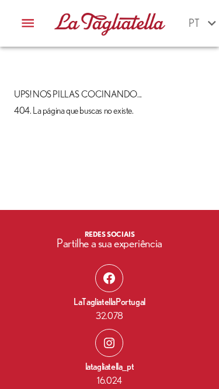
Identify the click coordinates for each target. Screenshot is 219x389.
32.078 (109, 316)
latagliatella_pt (109, 367)
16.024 (109, 381)
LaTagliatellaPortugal (109, 302)
